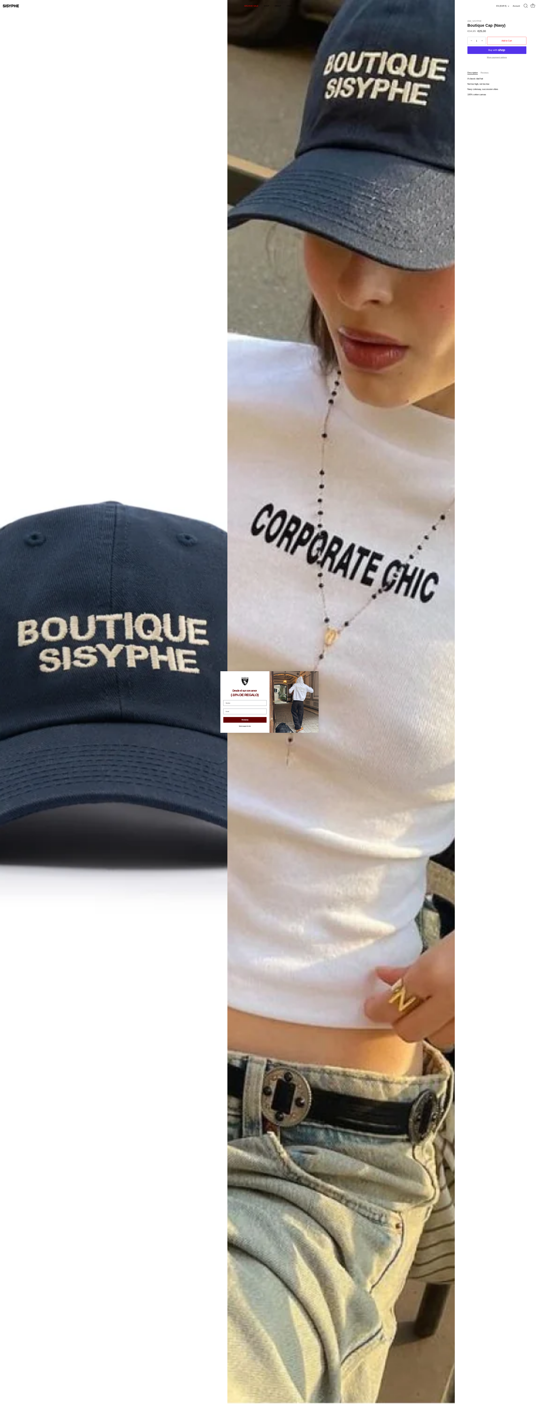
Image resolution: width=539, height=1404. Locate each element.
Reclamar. (245, 720)
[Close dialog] (316, 673)
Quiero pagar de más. (245, 726)
